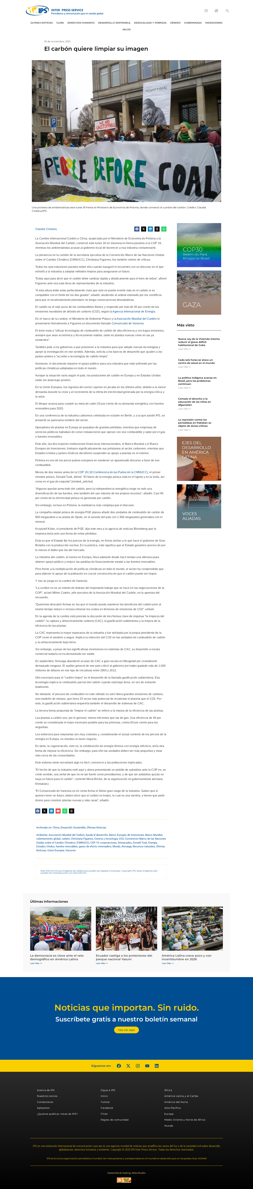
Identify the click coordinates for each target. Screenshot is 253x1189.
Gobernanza (193, 22)
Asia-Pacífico (172, 1107)
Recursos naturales (144, 846)
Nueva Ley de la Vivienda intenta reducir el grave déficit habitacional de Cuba (199, 342)
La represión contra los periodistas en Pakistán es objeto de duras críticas (194, 422)
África (168, 1090)
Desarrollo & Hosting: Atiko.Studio (126, 1172)
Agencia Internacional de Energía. (134, 311)
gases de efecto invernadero (95, 846)
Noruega (126, 846)
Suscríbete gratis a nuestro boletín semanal (126, 1019)
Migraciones (213, 22)
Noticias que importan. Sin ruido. (126, 1007)
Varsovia (70, 850)
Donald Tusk (140, 842)
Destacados (125, 842)
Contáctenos (45, 1102)
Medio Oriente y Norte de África (184, 1119)
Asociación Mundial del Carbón (137, 318)
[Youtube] (147, 1065)
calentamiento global (48, 838)
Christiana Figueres (82, 838)
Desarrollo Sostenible (114, 22)
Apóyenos (43, 1107)
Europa (168, 1113)
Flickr (104, 1113)
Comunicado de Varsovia (128, 323)
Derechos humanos (80, 22)
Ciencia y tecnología (106, 838)
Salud (127, 29)
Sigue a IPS (108, 1090)
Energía (152, 842)
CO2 (121, 838)
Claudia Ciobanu (46, 229)
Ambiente (41, 834)
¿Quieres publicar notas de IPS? (57, 1113)
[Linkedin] (156, 1065)
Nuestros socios (47, 1096)
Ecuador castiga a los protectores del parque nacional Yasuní (124, 957)
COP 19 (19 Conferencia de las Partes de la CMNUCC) (113, 472)
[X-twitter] (128, 1065)
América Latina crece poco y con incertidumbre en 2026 (187, 957)
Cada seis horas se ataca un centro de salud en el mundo (196, 361)
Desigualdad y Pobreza (150, 22)
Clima (60, 22)
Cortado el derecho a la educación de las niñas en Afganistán (194, 401)
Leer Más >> (184, 349)
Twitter (105, 1102)
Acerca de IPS (46, 1090)
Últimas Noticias (41, 22)
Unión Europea (55, 850)
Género (175, 22)
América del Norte (176, 1102)
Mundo (116, 846)
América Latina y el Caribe (181, 1096)
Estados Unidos (45, 846)
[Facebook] (118, 1065)
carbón (66, 838)
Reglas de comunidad (115, 1119)
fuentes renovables (67, 846)
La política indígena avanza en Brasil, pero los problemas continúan (197, 381)
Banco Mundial (153, 834)
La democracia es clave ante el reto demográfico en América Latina (57, 957)
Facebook (107, 1107)
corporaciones (108, 842)
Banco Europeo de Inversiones (126, 834)
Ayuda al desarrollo (97, 834)
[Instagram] (137, 1065)
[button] (227, 10)
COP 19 (94, 842)
